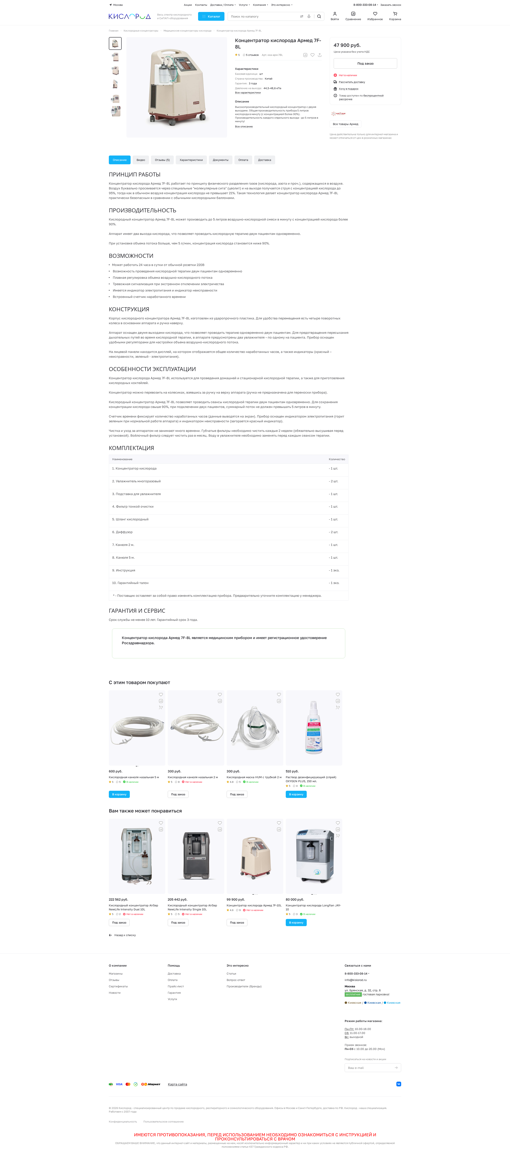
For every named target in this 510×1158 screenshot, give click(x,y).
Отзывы (162, 159)
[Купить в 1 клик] (161, 707)
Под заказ (365, 63)
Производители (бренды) (244, 986)
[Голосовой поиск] (309, 16)
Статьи (231, 973)
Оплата (243, 159)
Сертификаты (118, 986)
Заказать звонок (390, 4)
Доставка (264, 159)
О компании (118, 965)
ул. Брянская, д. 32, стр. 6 (367, 990)
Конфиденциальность (123, 1121)
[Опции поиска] (301, 16)
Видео (141, 159)
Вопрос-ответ (236, 980)
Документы (220, 159)
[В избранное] (313, 55)
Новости (115, 992)
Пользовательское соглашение (163, 1121)
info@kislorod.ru (356, 980)
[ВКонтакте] (398, 1084)
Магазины (116, 973)
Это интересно (238, 965)
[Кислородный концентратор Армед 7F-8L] (176, 87)
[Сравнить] (305, 55)
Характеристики (191, 159)
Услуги (172, 999)
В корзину (119, 794)
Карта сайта (177, 1084)
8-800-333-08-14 (364, 4)
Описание (120, 159)
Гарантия (174, 992)
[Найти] (319, 16)
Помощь (174, 965)
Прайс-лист (176, 986)
